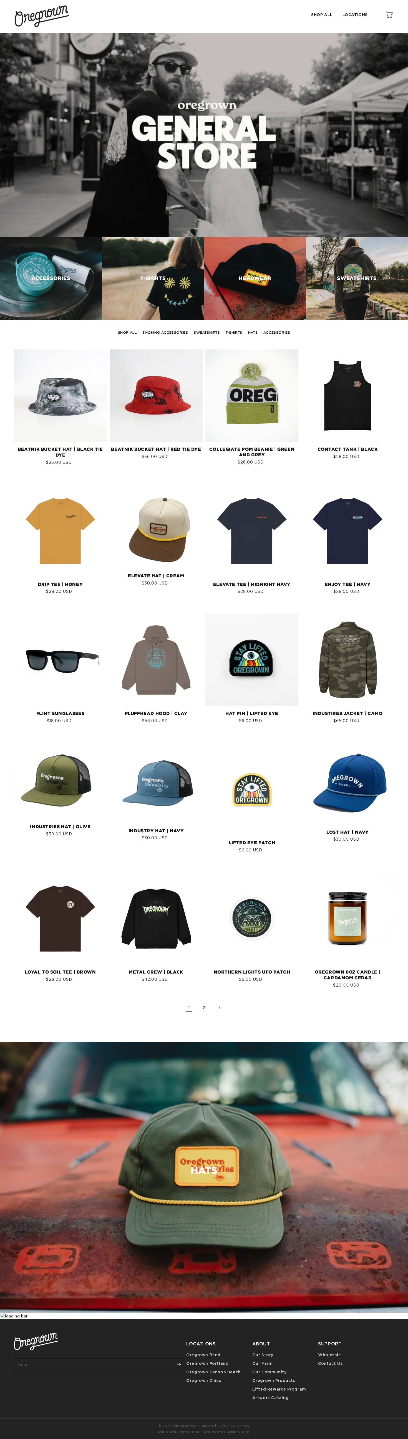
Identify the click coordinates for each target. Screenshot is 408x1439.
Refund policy (168, 1431)
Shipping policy (238, 1431)
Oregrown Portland (207, 1363)
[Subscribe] (179, 1365)
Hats (253, 332)
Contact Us (330, 1363)
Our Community (269, 1372)
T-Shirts (234, 332)
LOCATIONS (355, 14)
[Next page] (219, 1008)
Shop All (127, 332)
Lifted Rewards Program (279, 1389)
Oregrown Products (273, 1380)
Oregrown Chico (203, 1380)
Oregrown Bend (203, 1355)
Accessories (276, 332)
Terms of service (213, 1431)
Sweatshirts (207, 332)
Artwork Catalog (270, 1398)
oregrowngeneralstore (194, 1425)
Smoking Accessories (165, 332)
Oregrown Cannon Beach (213, 1372)
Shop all (322, 14)
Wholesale (329, 1355)
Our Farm (262, 1363)
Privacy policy (190, 1431)
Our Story (262, 1355)
